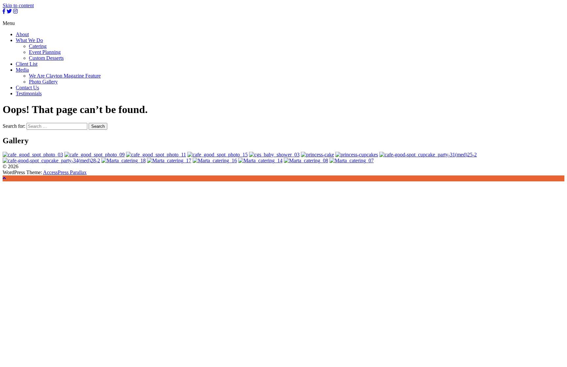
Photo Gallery (43, 81)
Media (22, 70)
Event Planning (45, 52)
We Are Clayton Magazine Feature (65, 76)
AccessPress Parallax (65, 172)
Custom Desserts (46, 58)
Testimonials (29, 93)
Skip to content (18, 5)
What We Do (29, 40)
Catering (38, 46)
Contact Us (27, 87)
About (22, 34)
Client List (26, 64)
